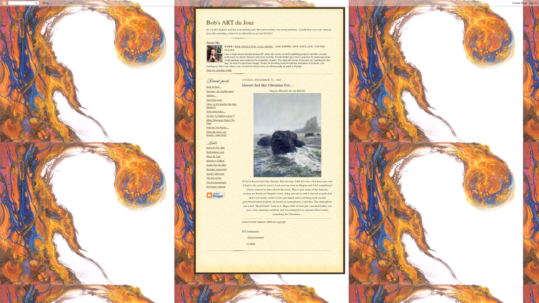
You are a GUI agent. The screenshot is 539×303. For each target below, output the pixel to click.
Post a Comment (256, 237)
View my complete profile (219, 70)
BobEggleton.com (215, 152)
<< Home (250, 243)
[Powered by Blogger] (215, 198)
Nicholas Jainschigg (216, 169)
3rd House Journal (215, 186)
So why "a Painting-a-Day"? (220, 116)
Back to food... (213, 87)
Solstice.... (211, 95)
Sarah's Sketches (215, 174)
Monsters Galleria (215, 160)
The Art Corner (213, 178)
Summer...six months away (220, 91)
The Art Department (216, 182)
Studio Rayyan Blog (216, 165)
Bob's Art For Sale (215, 147)
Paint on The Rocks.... (217, 127)
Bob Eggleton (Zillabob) (254, 46)
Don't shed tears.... (216, 111)
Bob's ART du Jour (230, 22)
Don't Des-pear (214, 100)
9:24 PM (281, 222)
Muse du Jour (213, 156)
